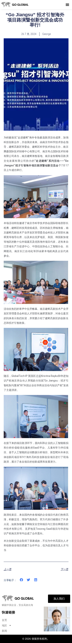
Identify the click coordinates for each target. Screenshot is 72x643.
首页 (4, 620)
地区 (4, 625)
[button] (67, 4)
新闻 (4, 630)
